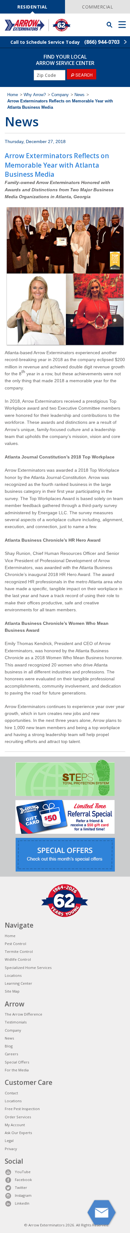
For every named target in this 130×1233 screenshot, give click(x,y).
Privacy (11, 1148)
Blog (9, 1046)
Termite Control (19, 951)
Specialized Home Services (28, 967)
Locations (13, 975)
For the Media (17, 1070)
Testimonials (16, 1022)
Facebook (23, 1179)
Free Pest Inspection (22, 1108)
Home (12, 95)
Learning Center (18, 983)
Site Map (12, 991)
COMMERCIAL (97, 7)
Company (60, 95)
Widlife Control (18, 959)
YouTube (23, 1171)
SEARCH (83, 75)
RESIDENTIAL (32, 7)
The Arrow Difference (23, 1014)
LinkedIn (22, 1203)
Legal (9, 1140)
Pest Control (15, 943)
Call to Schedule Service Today (65, 41)
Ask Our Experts (18, 1132)
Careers (11, 1054)
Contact (11, 1093)
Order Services (18, 1117)
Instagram (23, 1195)
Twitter (21, 1187)
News (79, 95)
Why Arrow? (35, 95)
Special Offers (17, 1062)
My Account (15, 1124)
